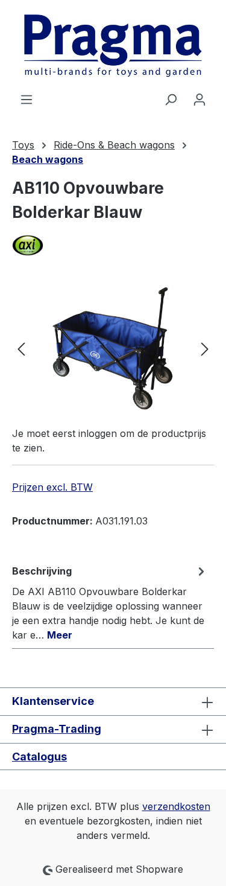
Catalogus (39, 756)
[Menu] (26, 99)
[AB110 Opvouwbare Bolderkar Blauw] (113, 348)
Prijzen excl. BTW (52, 487)
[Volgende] (205, 348)
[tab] (110, 602)
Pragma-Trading (56, 728)
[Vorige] (21, 348)
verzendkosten (176, 806)
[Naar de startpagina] (113, 45)
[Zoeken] (170, 99)
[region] (113, 348)
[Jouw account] (199, 99)
